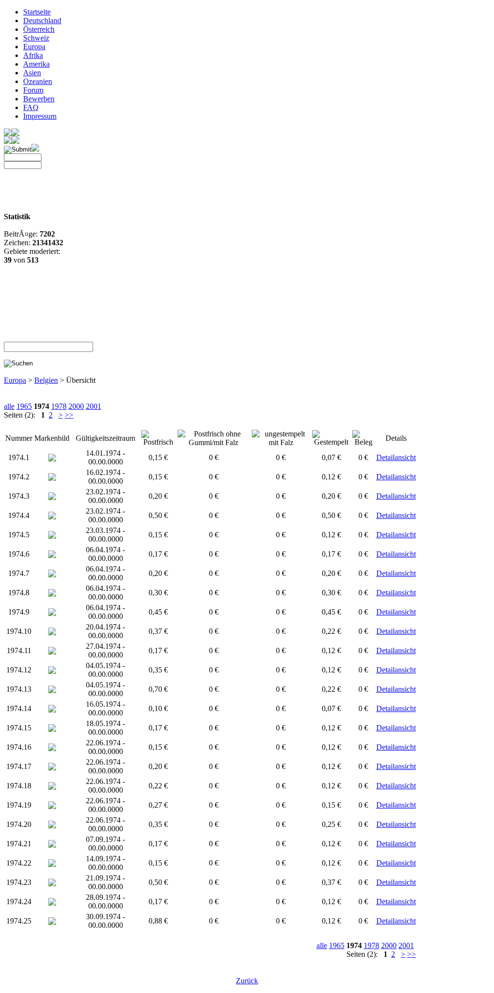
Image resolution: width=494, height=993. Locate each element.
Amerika (36, 64)
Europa (34, 46)
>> (69, 415)
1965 (24, 406)
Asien (32, 73)
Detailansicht (396, 457)
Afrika (33, 55)
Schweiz (36, 38)
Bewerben (39, 99)
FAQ (31, 107)
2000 (76, 406)
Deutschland (42, 20)
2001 (93, 406)
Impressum (39, 116)
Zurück (247, 981)
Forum (33, 90)
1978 (59, 406)
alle (9, 406)
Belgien (46, 380)
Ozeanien (37, 81)
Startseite (37, 12)
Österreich (39, 29)
